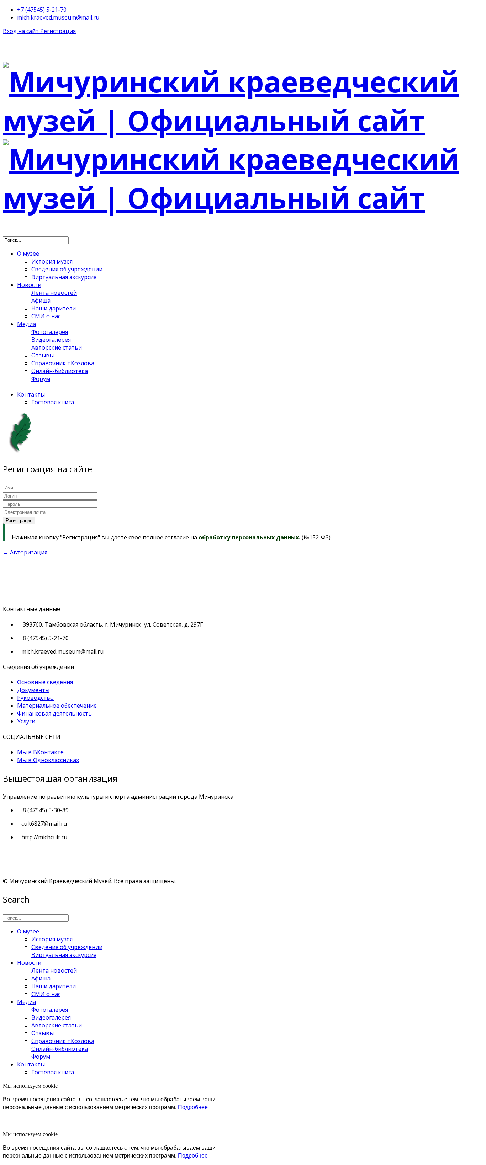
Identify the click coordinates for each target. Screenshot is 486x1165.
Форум (40, 379)
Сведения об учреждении (66, 269)
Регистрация (58, 31)
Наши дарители (53, 308)
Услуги (26, 721)
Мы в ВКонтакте (40, 752)
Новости (29, 285)
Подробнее (193, 1107)
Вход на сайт (21, 31)
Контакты (31, 394)
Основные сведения (45, 682)
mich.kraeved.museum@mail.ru (58, 17)
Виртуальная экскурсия (63, 277)
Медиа (26, 324)
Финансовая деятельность (54, 713)
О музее (28, 253)
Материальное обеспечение (57, 705)
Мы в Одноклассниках (48, 760)
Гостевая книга (52, 402)
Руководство (35, 698)
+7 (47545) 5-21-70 (42, 10)
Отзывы (42, 355)
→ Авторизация (25, 552)
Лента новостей (54, 293)
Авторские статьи (56, 347)
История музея (52, 261)
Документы (33, 690)
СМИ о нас (45, 316)
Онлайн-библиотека (59, 371)
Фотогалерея (49, 332)
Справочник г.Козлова (62, 363)
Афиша (41, 300)
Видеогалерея (51, 340)
